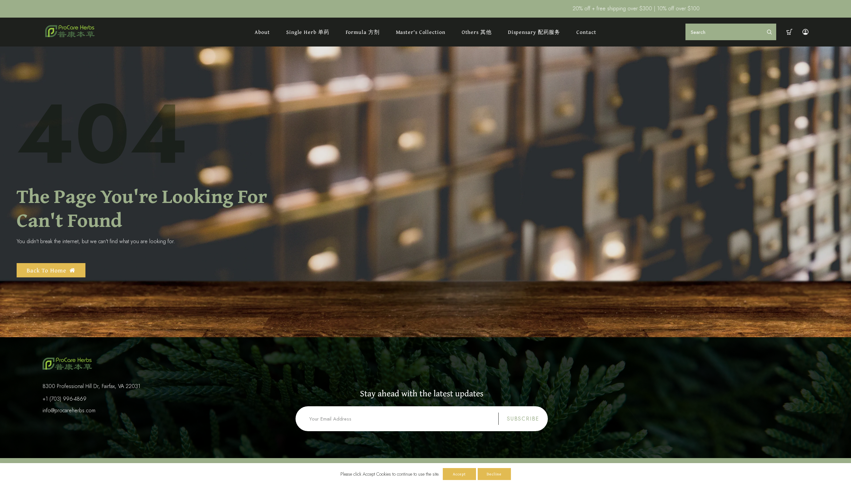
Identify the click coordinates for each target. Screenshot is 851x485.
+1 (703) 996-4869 (64, 399)
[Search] (769, 32)
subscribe (523, 419)
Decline (494, 474)
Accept (459, 474)
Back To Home (46, 270)
